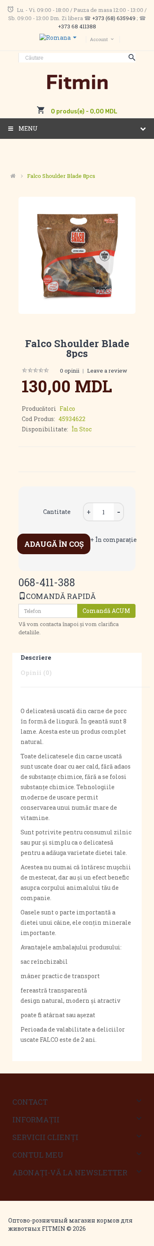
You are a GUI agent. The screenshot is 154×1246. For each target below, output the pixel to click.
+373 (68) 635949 (114, 18)
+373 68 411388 (77, 26)
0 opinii (69, 370)
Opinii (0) (36, 672)
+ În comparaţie (113, 540)
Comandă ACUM (106, 611)
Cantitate (57, 512)
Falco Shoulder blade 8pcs (61, 176)
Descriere (36, 657)
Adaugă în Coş (54, 544)
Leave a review (107, 370)
